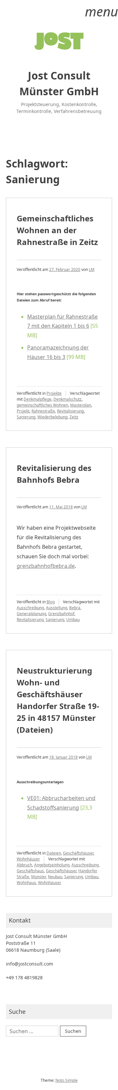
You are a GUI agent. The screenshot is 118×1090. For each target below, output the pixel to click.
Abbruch (24, 865)
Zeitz (73, 417)
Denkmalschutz (67, 399)
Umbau (73, 619)
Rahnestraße (43, 411)
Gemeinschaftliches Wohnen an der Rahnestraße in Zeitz (57, 230)
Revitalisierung (70, 411)
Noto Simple (66, 1080)
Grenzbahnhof (61, 613)
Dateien (54, 853)
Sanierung (26, 417)
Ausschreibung (30, 608)
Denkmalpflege (37, 399)
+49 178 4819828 (24, 977)
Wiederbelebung (52, 417)
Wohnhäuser (28, 859)
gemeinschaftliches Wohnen (42, 405)
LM (91, 269)
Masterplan (80, 405)
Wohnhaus (26, 882)
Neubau (55, 876)
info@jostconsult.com (29, 964)
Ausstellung (56, 608)
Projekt (23, 411)
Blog (51, 602)
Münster (38, 876)
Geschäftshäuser (78, 853)
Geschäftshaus (30, 871)
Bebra (74, 608)
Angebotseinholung (51, 865)
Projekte (54, 393)
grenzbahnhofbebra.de (46, 565)
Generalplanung (31, 613)
